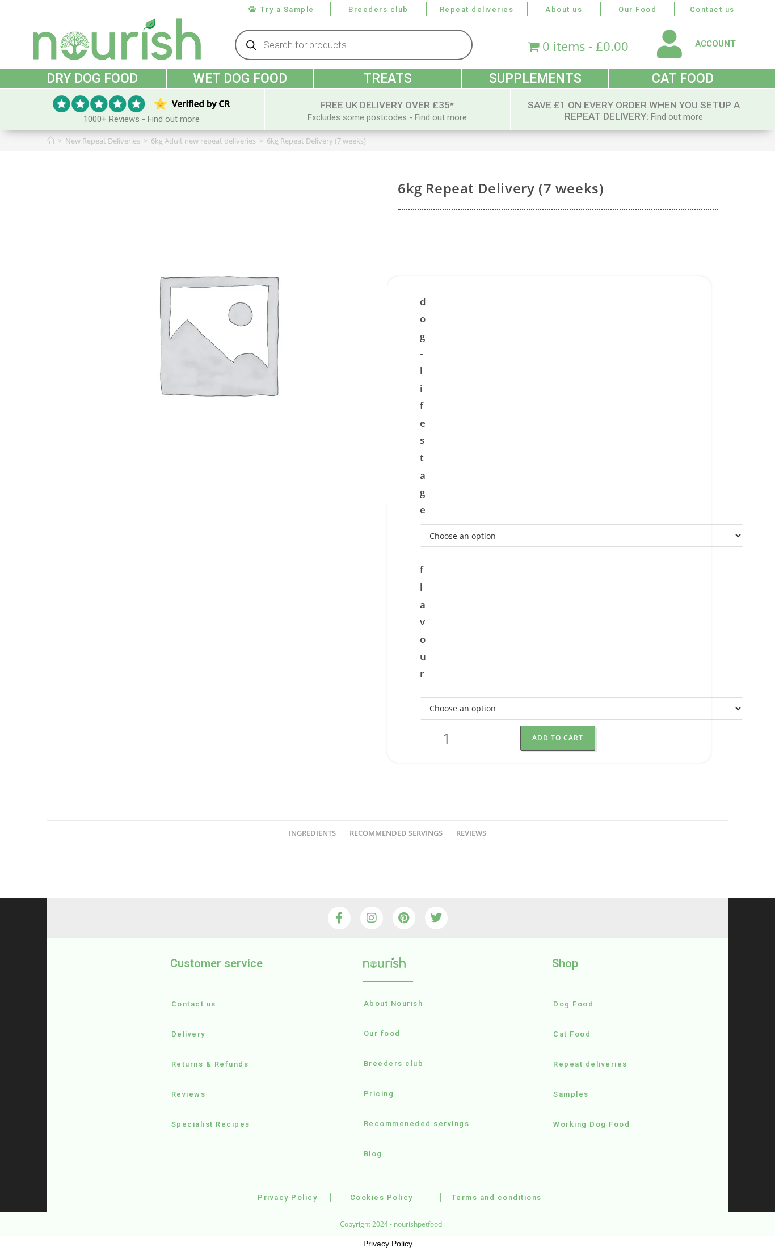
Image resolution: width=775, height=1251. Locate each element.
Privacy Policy (387, 1243)
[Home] (50, 141)
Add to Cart (557, 738)
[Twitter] (436, 918)
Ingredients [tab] (312, 833)
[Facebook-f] (339, 918)
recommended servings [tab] (396, 833)
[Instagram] (371, 918)
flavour (423, 621)
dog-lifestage (423, 405)
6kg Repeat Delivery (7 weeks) (316, 141)
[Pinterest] (404, 918)
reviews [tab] (471, 833)
